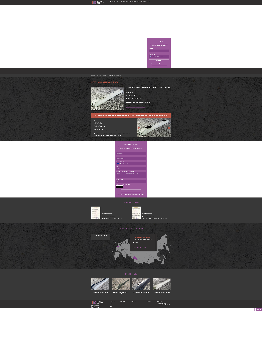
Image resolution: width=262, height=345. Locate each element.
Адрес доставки (119, 179)
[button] (164, 1)
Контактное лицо (120, 151)
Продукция (99, 75)
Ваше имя (151, 48)
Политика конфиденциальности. (95, 307)
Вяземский (148, 102)
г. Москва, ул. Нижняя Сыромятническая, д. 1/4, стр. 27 (141, 2)
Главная (93, 75)
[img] (130, 1)
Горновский (142, 102)
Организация (119, 156)
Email (117, 166)
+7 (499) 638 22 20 (115, 2)
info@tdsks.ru (125, 1)
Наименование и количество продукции (125, 171)
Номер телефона (120, 161)
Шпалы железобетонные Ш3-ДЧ (114, 75)
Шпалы (104, 75)
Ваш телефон (152, 54)
